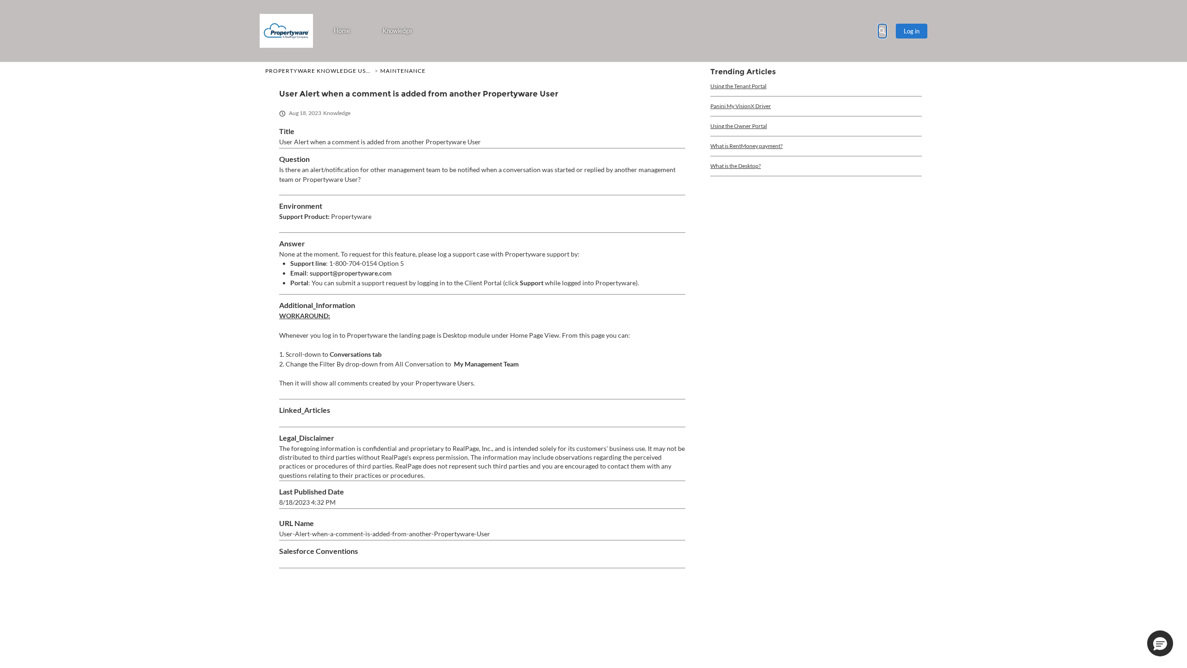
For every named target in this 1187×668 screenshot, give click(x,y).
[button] (1160, 643)
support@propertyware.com (351, 273)
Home (342, 30)
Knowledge (397, 30)
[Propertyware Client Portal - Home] (286, 31)
